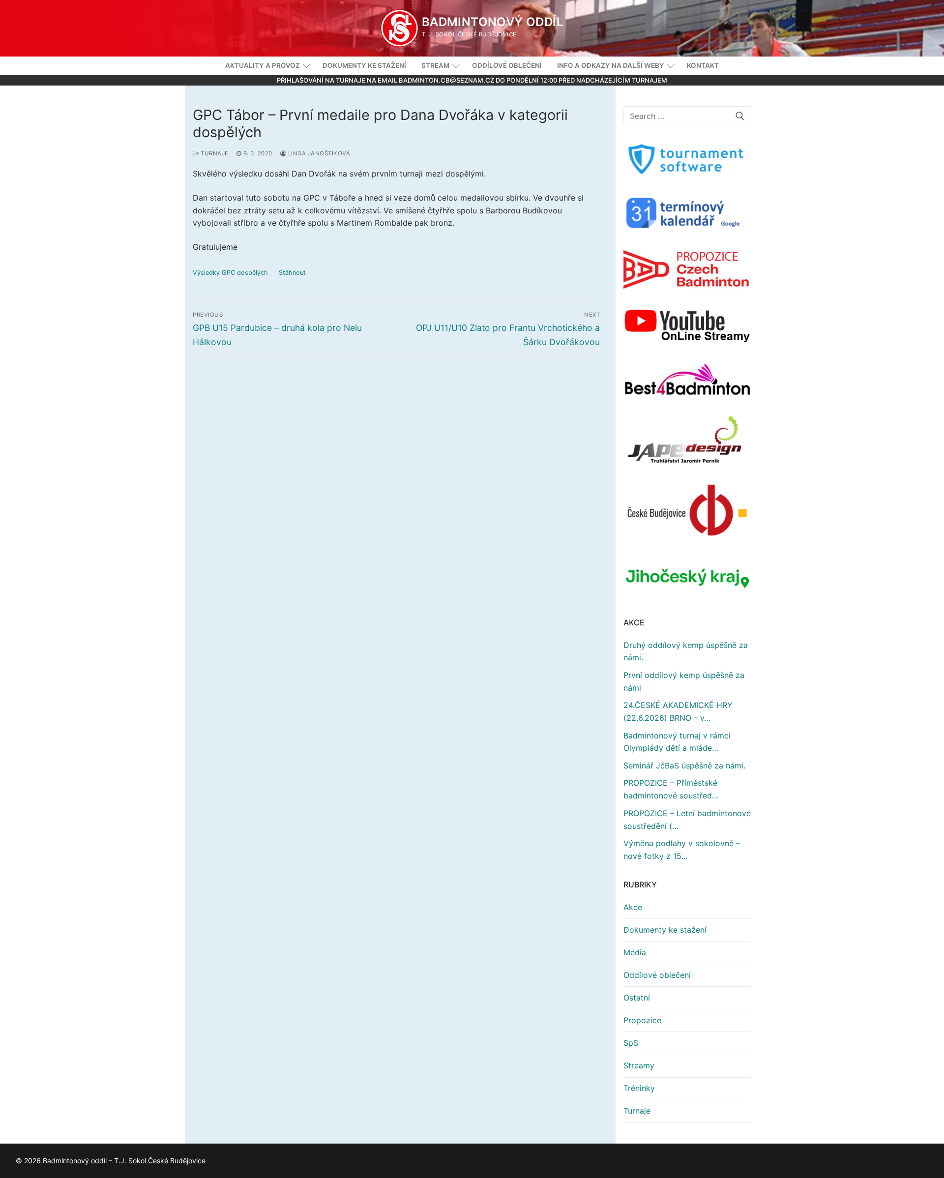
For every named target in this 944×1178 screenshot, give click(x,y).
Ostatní (636, 997)
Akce (632, 907)
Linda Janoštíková (318, 153)
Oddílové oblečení (657, 975)
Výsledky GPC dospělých (230, 272)
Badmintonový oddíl (492, 22)
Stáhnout (292, 272)
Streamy (638, 1065)
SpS (630, 1043)
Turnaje (214, 153)
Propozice (642, 1020)
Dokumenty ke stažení (665, 930)
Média (634, 952)
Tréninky (639, 1088)
